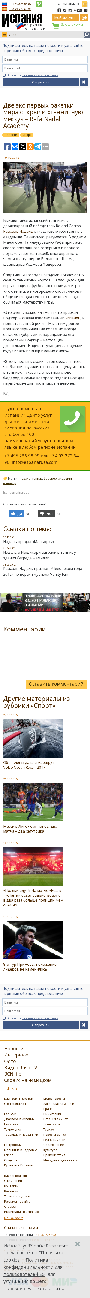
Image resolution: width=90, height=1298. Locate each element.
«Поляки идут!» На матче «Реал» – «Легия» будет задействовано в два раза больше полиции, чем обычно (33, 898)
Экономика (51, 1124)
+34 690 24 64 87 (20, 4)
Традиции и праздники (21, 1134)
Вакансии (11, 1191)
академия (65, 478)
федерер (50, 478)
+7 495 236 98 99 (21, 455)
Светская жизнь (16, 1104)
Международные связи (60, 1160)
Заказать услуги (72, 24)
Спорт (13, 35)
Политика (11, 1124)
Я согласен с (33, 75)
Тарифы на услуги (17, 1196)
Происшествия (54, 1155)
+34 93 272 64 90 (20, 9)
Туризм (48, 1129)
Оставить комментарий (56, 684)
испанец (73, 317)
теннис (37, 478)
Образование (53, 1145)
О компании (67, 4)
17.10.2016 (10, 917)
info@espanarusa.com (35, 462)
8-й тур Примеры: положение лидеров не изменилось (30, 967)
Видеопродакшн (16, 1176)
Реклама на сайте (17, 1201)
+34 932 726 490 (45, 1235)
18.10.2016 (10, 843)
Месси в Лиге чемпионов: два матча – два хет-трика (30, 829)
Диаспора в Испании (19, 1119)
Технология (12, 1129)
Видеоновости (54, 1098)
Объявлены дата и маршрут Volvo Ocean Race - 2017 (28, 765)
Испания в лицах (55, 1119)
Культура (50, 1150)
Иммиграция (52, 1114)
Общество (11, 1160)
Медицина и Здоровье (21, 1150)
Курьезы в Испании (18, 1165)
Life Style (10, 1114)
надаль (25, 478)
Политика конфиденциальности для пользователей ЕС (33, 1267)
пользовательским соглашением (40, 75)
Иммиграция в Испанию (21, 1212)
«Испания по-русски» (26, 428)
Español (85, 3)
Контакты (11, 1186)
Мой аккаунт (13, 1218)
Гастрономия (13, 1145)
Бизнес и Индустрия (18, 1098)
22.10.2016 (10, 715)
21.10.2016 (10, 779)
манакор (9, 483)
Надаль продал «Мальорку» (28, 541)
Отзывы (10, 1206)
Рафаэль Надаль (18, 231)
